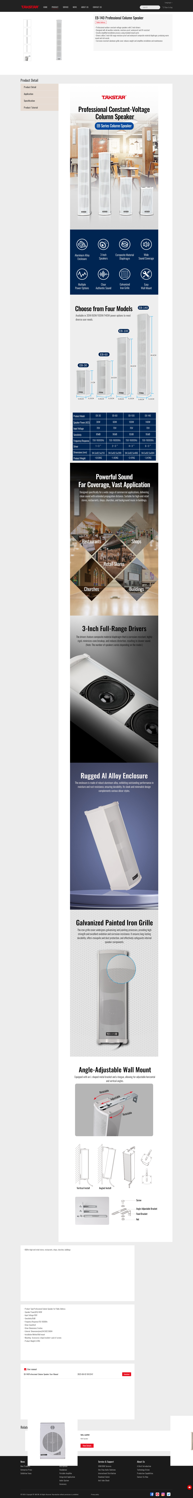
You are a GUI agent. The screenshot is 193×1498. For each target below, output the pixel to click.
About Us (141, 1462)
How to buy (168, 7)
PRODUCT (55, 7)
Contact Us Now (142, 1477)
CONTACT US (97, 7)
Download (126, 1374)
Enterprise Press (26, 1470)
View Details (87, 1445)
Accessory (62, 1484)
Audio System (64, 1480)
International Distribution (107, 1473)
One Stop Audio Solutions (107, 1470)
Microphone (63, 1466)
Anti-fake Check (103, 1480)
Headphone (63, 1470)
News (23, 1462)
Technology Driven (143, 1470)
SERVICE (65, 7)
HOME (45, 7)
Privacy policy (95, 1494)
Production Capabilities (145, 1473)
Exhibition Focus (26, 1473)
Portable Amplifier (65, 1473)
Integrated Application (67, 1477)
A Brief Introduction (144, 1466)
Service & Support (106, 1462)
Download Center (104, 1477)
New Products (25, 1466)
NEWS (75, 7)
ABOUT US (84, 7)
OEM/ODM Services (104, 1466)
